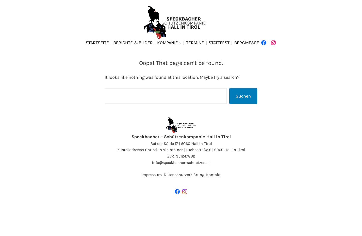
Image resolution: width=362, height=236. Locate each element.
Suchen (243, 96)
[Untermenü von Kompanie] (180, 42)
